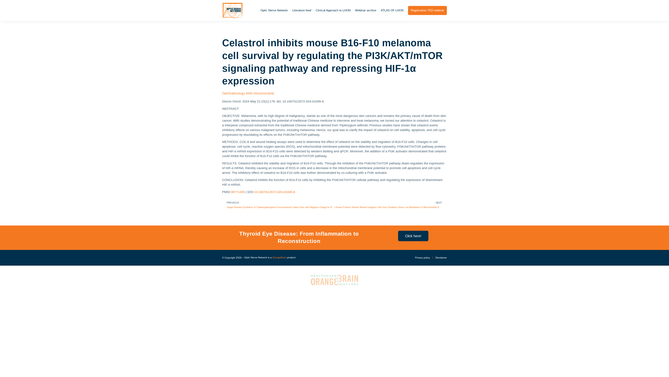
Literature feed (301, 10)
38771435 (238, 192)
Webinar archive (365, 10)
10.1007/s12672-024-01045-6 (274, 192)
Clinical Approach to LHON (333, 10)
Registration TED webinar (427, 10)
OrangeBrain (279, 257)
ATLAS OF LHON (392, 10)
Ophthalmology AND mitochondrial (248, 93)
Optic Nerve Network (274, 10)
